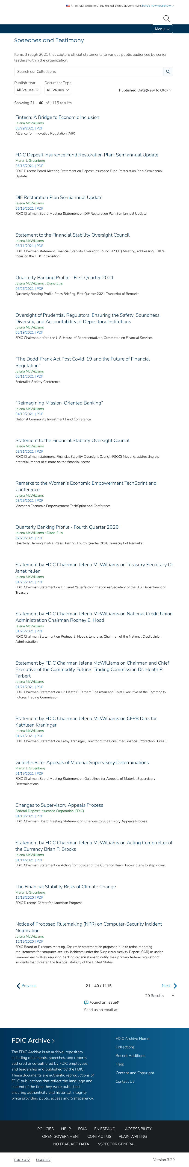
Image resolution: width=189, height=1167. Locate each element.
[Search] (167, 18)
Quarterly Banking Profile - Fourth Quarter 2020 (67, 527)
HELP (66, 1129)
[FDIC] (15, 29)
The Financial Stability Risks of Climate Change (65, 886)
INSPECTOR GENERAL (116, 1144)
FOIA (82, 1129)
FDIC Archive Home (132, 1038)
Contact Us (125, 1081)
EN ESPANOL (106, 1129)
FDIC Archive (31, 1040)
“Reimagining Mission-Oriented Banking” (59, 403)
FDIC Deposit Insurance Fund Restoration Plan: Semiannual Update (86, 155)
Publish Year (24, 82)
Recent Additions (130, 1055)
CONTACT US (99, 1136)
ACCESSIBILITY (138, 1129)
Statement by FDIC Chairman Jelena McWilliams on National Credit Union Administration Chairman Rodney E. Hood (94, 616)
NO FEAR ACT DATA (71, 1144)
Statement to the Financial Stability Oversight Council (72, 235)
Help (120, 1064)
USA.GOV (43, 1160)
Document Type (57, 82)
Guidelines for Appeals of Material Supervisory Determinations (82, 762)
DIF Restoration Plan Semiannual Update (59, 197)
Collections (125, 1047)
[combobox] (27, 90)
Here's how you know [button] (156, 6)
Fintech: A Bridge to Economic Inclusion (57, 117)
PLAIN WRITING (133, 1136)
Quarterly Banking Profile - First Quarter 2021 (64, 277)
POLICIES (45, 1129)
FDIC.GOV (22, 1160)
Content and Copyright (135, 1073)
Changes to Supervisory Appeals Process (59, 805)
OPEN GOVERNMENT (61, 1136)
